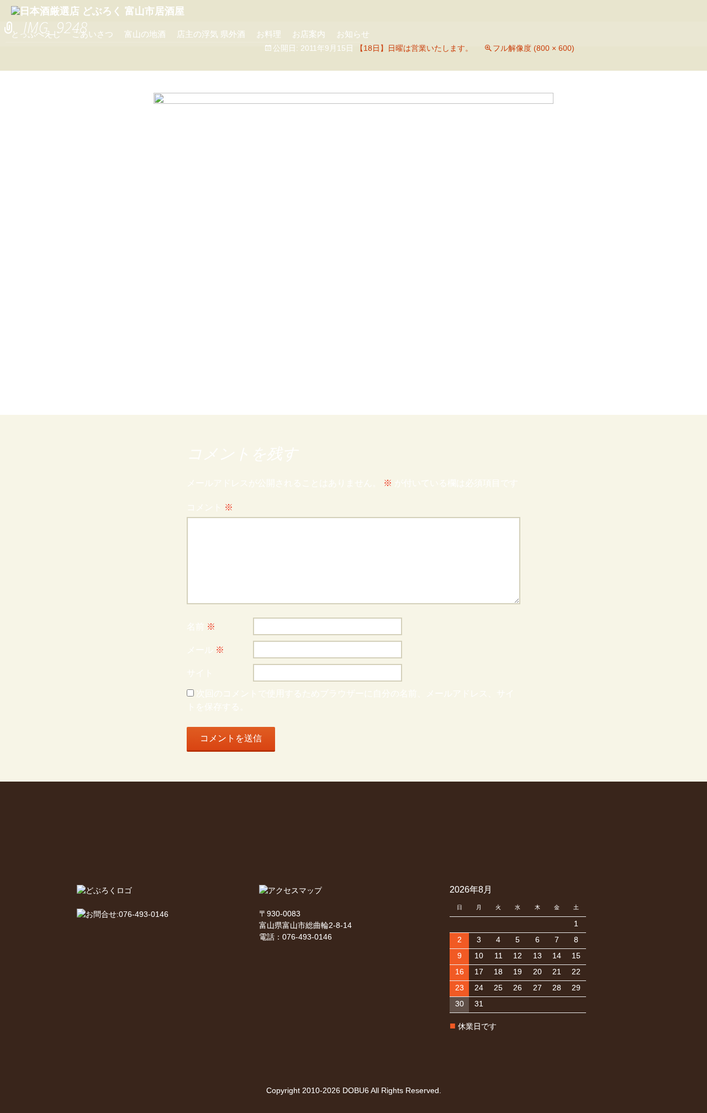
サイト (200, 673)
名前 (201, 626)
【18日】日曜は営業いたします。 (414, 48)
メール (205, 650)
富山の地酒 (145, 34)
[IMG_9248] (353, 242)
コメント (210, 507)
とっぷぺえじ (36, 34)
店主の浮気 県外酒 (211, 34)
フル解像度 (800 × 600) (533, 48)
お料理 (268, 34)
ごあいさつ (92, 34)
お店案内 (308, 34)
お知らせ (353, 34)
